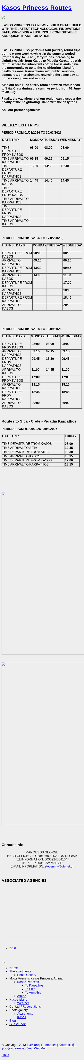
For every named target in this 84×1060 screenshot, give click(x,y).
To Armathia (33, 992)
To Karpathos (34, 985)
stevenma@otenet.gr (59, 866)
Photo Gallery (26, 975)
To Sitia (30, 989)
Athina (21, 996)
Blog (12, 1020)
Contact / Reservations (25, 1006)
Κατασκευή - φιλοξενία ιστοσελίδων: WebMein (39, 1046)
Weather (23, 1003)
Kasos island (18, 999)
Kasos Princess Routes (37, 7)
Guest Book (17, 1024)
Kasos (21, 1017)
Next (12, 948)
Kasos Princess (28, 982)
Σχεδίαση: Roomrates (42, 1045)
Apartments (25, 1013)
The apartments (20, 971)
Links (5, 1055)
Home (13, 968)
